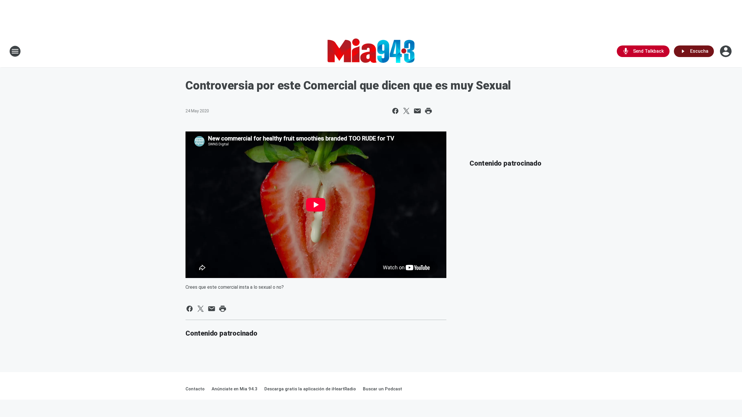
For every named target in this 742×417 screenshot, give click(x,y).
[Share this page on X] (406, 111)
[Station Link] (371, 51)
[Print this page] (428, 111)
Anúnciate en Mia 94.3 (234, 389)
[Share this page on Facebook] (395, 111)
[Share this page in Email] (417, 111)
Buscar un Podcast (382, 389)
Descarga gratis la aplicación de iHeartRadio (310, 389)
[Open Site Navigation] (15, 51)
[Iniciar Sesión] (726, 51)
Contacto (195, 389)
